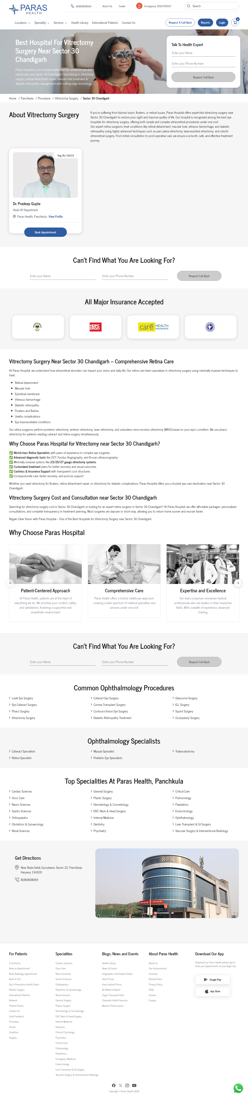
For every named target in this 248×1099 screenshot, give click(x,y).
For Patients (18, 954)
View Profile (56, 216)
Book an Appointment (19, 968)
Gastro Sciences (21, 811)
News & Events (109, 968)
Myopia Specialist (104, 751)
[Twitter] (120, 1086)
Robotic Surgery (17, 990)
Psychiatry (100, 830)
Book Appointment (45, 232)
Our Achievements (158, 968)
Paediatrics (182, 804)
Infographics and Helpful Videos (117, 974)
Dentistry (99, 824)
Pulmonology (183, 797)
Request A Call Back (180, 22)
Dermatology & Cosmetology (111, 804)
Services (59, 22)
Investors (153, 974)
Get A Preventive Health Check (24, 984)
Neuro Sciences (21, 804)
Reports (205, 22)
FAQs (151, 990)
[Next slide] (238, 583)
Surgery (13, 1038)
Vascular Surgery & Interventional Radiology (201, 830)
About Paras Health (163, 954)
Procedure (44, 98)
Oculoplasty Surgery (187, 717)
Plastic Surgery (103, 797)
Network (13, 1000)
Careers (152, 995)
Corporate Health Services (115, 1000)
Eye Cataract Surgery (24, 704)
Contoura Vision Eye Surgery (111, 711)
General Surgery (103, 791)
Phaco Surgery (20, 711)
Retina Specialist (21, 757)
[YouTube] (134, 1086)
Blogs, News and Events (120, 954)
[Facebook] (113, 1086)
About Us (107, 6)
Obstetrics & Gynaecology (27, 824)
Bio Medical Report (111, 990)
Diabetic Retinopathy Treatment (112, 717)
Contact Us (128, 22)
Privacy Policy (156, 984)
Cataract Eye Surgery (106, 698)
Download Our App (209, 954)
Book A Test (15, 979)
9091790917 (164, 6)
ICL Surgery (182, 704)
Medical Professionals (113, 1006)
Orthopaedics (20, 817)
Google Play (215, 979)
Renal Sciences (21, 830)
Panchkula (27, 98)
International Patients (105, 22)
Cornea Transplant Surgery (110, 704)
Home (12, 98)
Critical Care (182, 791)
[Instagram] (127, 1086)
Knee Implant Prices (112, 984)
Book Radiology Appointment (23, 974)
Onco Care (18, 797)
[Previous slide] (10, 583)
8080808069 (83, 6)
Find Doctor (15, 963)
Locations (21, 22)
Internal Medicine (104, 817)
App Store (215, 991)
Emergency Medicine (66, 1059)
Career (122, 6)
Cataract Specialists (23, 751)
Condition (13, 1032)
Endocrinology (184, 811)
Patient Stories (16, 1006)
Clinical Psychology (65, 1032)
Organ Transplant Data (113, 995)
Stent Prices (108, 979)
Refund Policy (155, 979)
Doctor (12, 1027)
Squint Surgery (184, 711)
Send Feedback (16, 1016)
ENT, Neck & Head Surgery (110, 811)
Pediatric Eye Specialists (108, 757)
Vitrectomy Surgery (66, 98)
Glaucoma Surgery (186, 698)
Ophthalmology (184, 817)
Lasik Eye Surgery (22, 698)
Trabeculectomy (184, 751)
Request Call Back (203, 76)
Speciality (40, 22)
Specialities (64, 954)
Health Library (79, 22)
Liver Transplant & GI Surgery (193, 824)
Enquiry (152, 1000)
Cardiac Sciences (22, 791)
